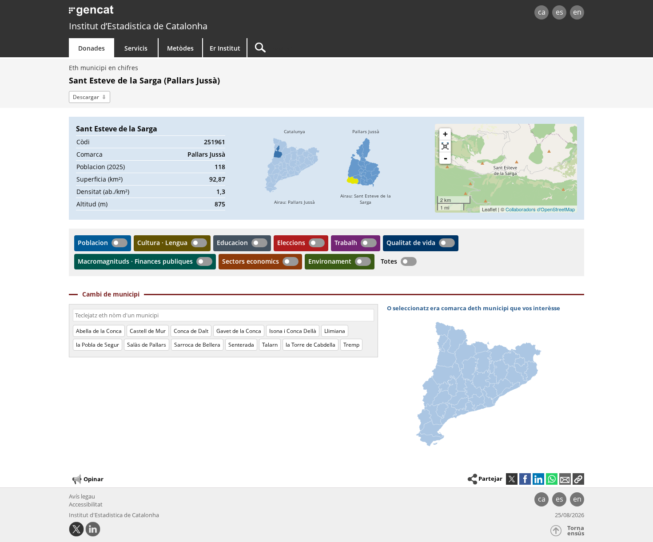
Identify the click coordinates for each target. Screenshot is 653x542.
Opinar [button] (94, 479)
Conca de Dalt (191, 331)
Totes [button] (389, 261)
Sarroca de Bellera (197, 344)
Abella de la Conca (99, 331)
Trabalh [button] (345, 242)
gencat (172, 13)
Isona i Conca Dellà (292, 331)
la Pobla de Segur (97, 344)
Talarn (270, 344)
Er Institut (225, 48)
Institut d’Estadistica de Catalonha (138, 26)
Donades (91, 48)
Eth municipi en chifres (103, 67)
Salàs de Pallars (146, 344)
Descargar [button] (86, 97)
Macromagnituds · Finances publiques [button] (135, 261)
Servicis (135, 48)
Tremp (351, 344)
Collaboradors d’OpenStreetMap (540, 209)
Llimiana (334, 331)
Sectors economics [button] (250, 261)
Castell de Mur (148, 331)
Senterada (241, 344)
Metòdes (180, 48)
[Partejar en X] (512, 479)
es (559, 12)
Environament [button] (329, 261)
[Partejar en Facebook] (525, 479)
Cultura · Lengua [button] (162, 242)
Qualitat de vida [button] (410, 242)
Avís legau (82, 496)
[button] (578, 479)
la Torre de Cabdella (310, 344)
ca (541, 12)
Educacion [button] (232, 242)
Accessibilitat (86, 504)
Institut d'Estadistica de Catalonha (114, 515)
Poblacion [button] (93, 242)
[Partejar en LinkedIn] (538, 479)
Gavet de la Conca (238, 331)
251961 (214, 142)
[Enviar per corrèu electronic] (565, 479)
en (577, 12)
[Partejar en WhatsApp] (551, 479)
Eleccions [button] (291, 242)
